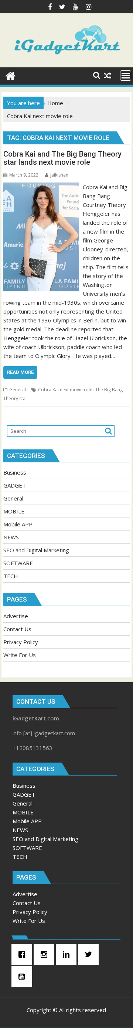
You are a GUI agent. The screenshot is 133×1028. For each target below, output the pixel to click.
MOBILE (13, 511)
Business (14, 472)
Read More (20, 372)
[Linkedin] (68, 954)
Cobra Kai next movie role (65, 389)
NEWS (11, 537)
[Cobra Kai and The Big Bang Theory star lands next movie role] (41, 187)
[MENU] (125, 75)
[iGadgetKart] (10, 75)
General (17, 389)
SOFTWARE (18, 563)
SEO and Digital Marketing (36, 550)
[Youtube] (24, 976)
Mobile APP (18, 524)
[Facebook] (24, 954)
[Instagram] (46, 954)
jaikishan (59, 175)
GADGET (14, 485)
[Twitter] (90, 954)
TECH (10, 576)
